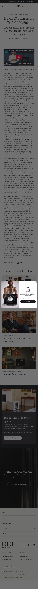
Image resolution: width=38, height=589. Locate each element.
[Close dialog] (36, 282)
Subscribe (28, 301)
